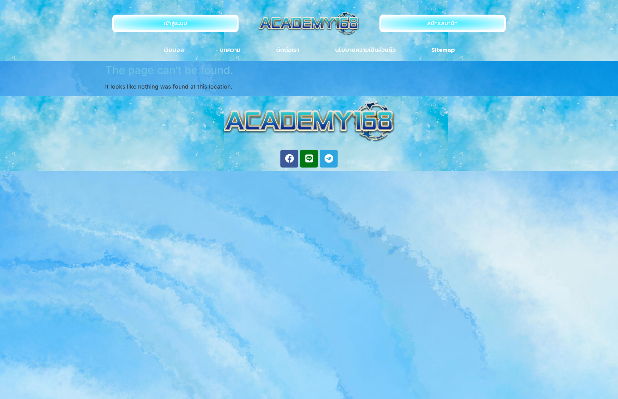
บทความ (230, 50)
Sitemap (443, 50)
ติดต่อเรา (287, 50)
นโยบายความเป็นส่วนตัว (365, 50)
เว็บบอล (173, 50)
